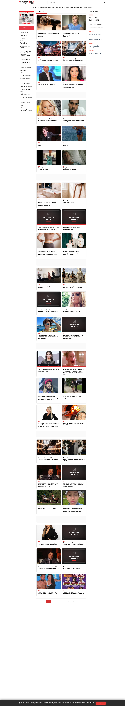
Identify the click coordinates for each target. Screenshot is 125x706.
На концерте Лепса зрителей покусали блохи (25, 104)
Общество (51, 7)
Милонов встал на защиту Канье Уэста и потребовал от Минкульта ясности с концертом (25, 35)
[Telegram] (96, 2)
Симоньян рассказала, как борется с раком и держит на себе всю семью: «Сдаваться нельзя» (25, 76)
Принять (100, 703)
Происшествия (68, 7)
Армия (61, 7)
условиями (48, 703)
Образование (83, 7)
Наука (90, 7)
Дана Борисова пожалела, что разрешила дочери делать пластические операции (25, 44)
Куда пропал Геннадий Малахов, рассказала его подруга (25, 69)
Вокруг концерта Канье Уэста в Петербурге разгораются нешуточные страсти (25, 53)
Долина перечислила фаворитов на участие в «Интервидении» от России (26, 61)
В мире (56, 7)
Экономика (43, 7)
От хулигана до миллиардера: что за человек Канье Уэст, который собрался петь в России (26, 95)
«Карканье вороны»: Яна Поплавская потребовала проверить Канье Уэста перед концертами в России (26, 86)
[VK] (100, 2)
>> (74, 601)
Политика (36, 7)
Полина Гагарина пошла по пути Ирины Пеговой (26, 110)
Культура (76, 7)
